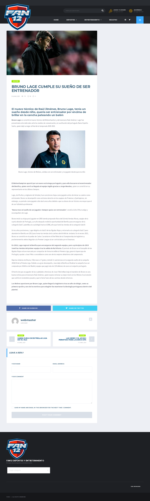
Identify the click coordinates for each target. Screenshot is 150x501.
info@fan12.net (118, 11)
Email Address (58, 364)
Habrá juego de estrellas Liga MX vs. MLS (32, 339)
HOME (56, 20)
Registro (113, 20)
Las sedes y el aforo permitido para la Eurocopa (72, 339)
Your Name (16, 364)
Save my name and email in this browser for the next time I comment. (42, 407)
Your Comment (18, 376)
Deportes (70, 20)
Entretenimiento (92, 20)
